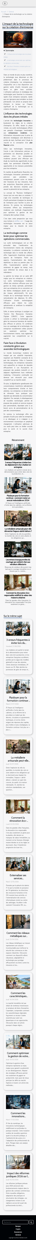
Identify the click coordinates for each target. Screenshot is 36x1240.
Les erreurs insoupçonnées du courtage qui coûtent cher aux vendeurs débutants (18, 562)
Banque (18, 1226)
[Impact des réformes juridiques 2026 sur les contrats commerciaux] (18, 1162)
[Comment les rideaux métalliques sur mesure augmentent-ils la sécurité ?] (18, 921)
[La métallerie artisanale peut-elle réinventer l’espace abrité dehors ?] (18, 519)
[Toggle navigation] (4, 3)
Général (11, 11)
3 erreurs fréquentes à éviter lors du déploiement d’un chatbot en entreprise (18, 464)
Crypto (18, 1229)
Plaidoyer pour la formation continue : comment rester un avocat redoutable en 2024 (18, 498)
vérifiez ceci (19, 221)
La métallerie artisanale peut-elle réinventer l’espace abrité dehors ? (18, 530)
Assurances (18, 1232)
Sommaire (10, 50)
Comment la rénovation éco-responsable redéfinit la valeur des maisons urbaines (18, 595)
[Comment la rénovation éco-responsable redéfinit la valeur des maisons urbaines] (18, 583)
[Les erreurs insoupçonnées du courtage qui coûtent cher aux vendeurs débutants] (18, 549)
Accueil (3, 11)
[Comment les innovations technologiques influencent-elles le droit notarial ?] (18, 1102)
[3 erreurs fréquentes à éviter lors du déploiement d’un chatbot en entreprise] (18, 452)
